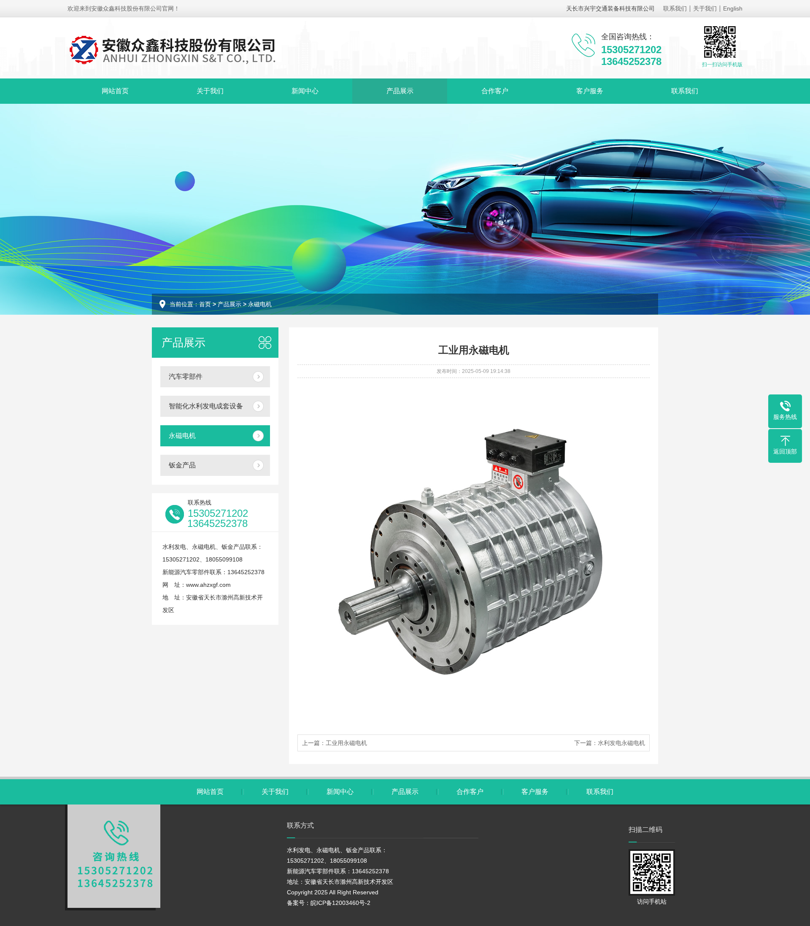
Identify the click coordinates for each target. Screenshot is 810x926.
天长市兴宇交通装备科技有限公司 (610, 8)
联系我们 (675, 8)
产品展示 (399, 90)
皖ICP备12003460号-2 (340, 902)
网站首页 (115, 90)
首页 (205, 304)
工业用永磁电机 (346, 743)
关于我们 (705, 8)
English (732, 8)
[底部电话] (114, 856)
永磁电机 (260, 304)
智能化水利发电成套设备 (206, 406)
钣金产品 (182, 465)
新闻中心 (305, 90)
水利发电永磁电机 (621, 743)
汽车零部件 (185, 376)
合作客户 (494, 90)
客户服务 (589, 90)
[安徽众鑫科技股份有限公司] (175, 50)
